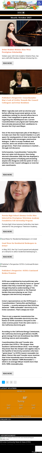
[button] (39, 3)
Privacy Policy (37, 452)
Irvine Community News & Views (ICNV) (16, 442)
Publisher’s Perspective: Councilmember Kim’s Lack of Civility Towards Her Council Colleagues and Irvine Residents (20, 100)
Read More (7, 63)
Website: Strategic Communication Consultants (17, 444)
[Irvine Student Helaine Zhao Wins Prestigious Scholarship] (21, 33)
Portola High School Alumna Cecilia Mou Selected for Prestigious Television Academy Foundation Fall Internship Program (20, 218)
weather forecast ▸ (21, 416)
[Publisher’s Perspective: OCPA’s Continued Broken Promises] (21, 265)
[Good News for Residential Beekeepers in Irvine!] (21, 239)
